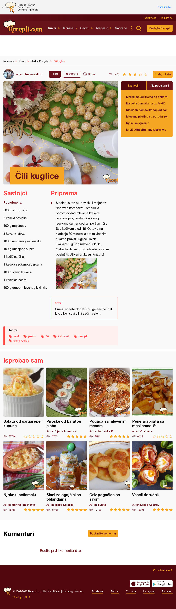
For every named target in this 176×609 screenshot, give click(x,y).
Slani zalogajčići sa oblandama (66, 476)
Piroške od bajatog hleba (66, 403)
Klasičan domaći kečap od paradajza (146, 110)
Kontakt (79, 591)
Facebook (97, 591)
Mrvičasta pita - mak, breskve (146, 129)
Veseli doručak (152, 476)
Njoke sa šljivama (137, 123)
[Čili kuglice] (82, 273)
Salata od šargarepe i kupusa (23, 403)
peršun (32, 336)
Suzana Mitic (33, 74)
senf (16, 336)
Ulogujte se (166, 18)
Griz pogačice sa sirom (109, 476)
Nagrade (121, 28)
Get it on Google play (162, 583)
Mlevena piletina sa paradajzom (146, 116)
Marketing (67, 591)
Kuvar (52, 28)
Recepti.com (23, 27)
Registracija (149, 18)
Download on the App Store (140, 583)
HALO (26, 597)
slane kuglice (21, 340)
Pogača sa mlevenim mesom (109, 403)
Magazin (102, 28)
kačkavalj (63, 336)
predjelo (84, 336)
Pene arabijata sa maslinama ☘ (152, 403)
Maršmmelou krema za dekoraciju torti (146, 96)
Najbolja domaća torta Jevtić (145, 103)
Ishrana (68, 28)
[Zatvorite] (3, 7)
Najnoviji (133, 85)
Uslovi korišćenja (51, 591)
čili (47, 336)
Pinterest (167, 591)
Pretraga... (138, 28)
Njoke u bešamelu (23, 476)
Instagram (149, 591)
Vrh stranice (161, 570)
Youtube (131, 591)
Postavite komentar (103, 533)
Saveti (84, 28)
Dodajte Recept (159, 28)
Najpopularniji (160, 85)
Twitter (115, 591)
